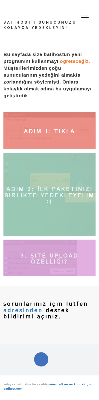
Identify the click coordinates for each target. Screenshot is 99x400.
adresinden (24, 310)
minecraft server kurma (65, 384)
